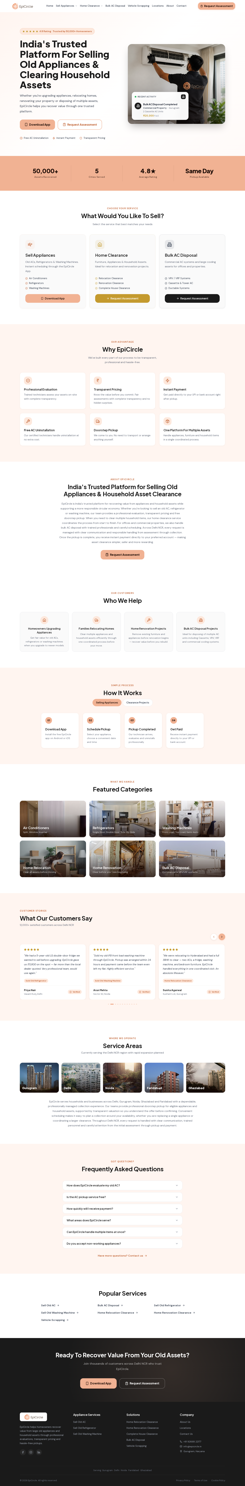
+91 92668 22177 (192, 1441)
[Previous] (213, 937)
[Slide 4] (117, 1004)
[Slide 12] (136, 1004)
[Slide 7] (124, 1004)
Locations (158, 5)
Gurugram (107, 1470)
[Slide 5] (120, 1004)
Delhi (116, 1470)
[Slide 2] (110, 1004)
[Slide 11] (134, 1004)
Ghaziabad (146, 1470)
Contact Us (186, 1433)
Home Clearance (90, 5)
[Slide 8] (127, 1004)
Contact (181, 5)
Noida (124, 1470)
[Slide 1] (108, 1004)
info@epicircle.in (193, 1446)
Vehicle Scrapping (138, 5)
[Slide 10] (131, 1004)
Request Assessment (218, 6)
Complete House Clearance (142, 1433)
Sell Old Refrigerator (167, 1305)
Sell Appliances (65, 5)
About (170, 5)
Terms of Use (200, 1480)
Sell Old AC (48, 1305)
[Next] (221, 937)
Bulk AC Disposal (115, 5)
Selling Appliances (107, 702)
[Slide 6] (122, 1004)
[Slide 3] (114, 1004)
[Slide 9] (129, 1004)
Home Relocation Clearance (116, 1312)
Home (49, 5)
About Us (185, 1421)
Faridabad (133, 1470)
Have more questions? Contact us (120, 1255)
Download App (39, 124)
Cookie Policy (218, 1480)
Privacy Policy (183, 1480)
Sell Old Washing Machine (58, 1312)
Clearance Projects (137, 702)
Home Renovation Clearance (172, 1312)
